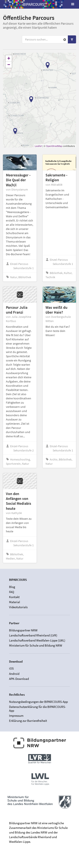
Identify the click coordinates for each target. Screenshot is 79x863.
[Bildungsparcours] (33, 4)
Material (14, 602)
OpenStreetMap (54, 146)
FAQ (11, 592)
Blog (12, 587)
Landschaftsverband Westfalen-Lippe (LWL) (37, 640)
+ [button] (8, 58)
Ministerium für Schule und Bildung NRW (35, 645)
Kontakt (14, 597)
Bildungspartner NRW (23, 630)
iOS (11, 668)
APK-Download (19, 678)
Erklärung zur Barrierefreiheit (28, 721)
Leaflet (38, 146)
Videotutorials (18, 607)
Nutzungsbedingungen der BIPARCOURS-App (38, 702)
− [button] (8, 64)
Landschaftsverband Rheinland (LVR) (33, 635)
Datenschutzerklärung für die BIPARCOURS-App (37, 709)
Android (14, 674)
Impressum (16, 716)
